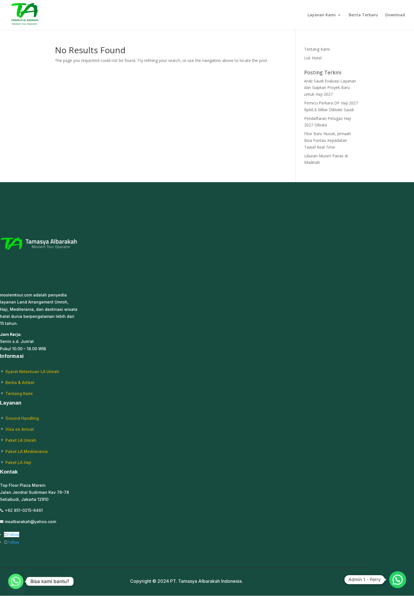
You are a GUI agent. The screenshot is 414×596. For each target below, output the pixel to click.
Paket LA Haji (18, 462)
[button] (397, 579)
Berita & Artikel (19, 382)
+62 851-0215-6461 (24, 510)
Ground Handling (22, 418)
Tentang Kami (317, 49)
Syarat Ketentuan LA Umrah (32, 371)
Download (395, 15)
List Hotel (313, 58)
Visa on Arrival (19, 429)
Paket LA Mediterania (26, 451)
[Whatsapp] (15, 581)
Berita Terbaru (363, 15)
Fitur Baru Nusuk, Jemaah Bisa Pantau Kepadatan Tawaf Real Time (327, 140)
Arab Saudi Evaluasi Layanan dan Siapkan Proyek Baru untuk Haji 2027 (330, 87)
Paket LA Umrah (20, 440)
